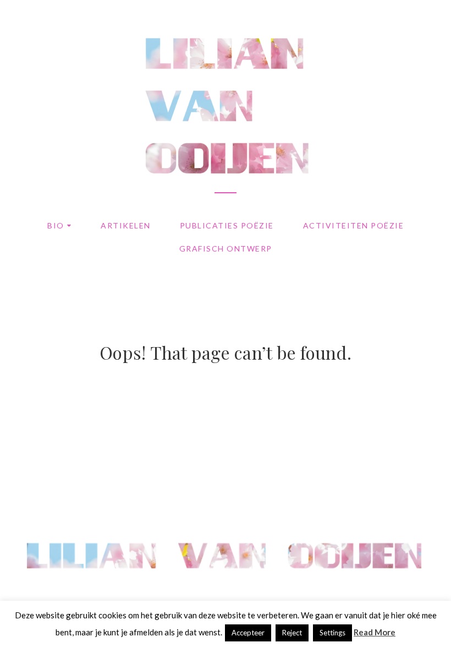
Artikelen (126, 225)
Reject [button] (292, 632)
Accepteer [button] (248, 632)
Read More (374, 632)
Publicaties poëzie (227, 225)
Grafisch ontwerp (225, 248)
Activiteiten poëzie (353, 225)
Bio (55, 225)
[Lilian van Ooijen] (225, 583)
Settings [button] (332, 632)
